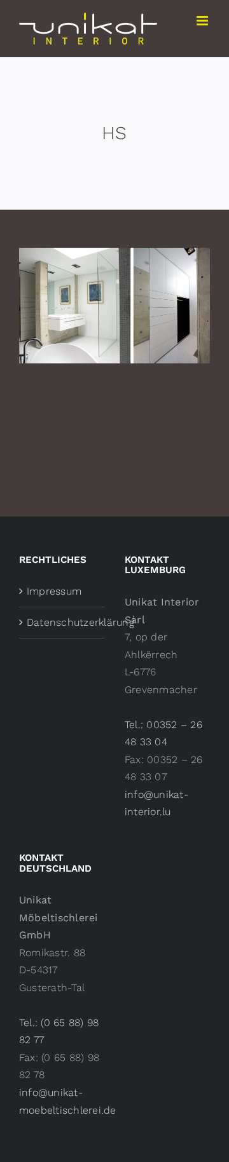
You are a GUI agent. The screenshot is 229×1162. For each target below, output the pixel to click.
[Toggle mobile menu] (203, 20)
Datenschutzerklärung (62, 622)
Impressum (54, 591)
